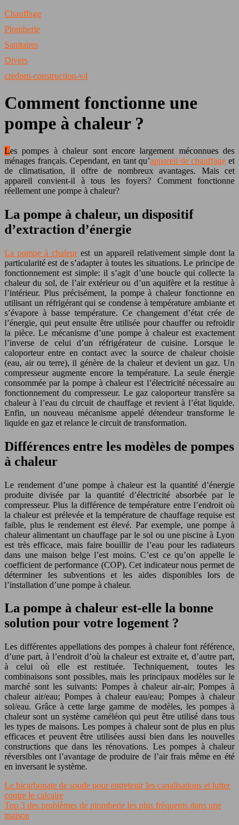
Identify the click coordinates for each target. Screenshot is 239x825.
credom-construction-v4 (46, 76)
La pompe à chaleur (40, 253)
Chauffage (22, 13)
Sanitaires (21, 44)
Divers (16, 60)
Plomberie (22, 29)
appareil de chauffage (188, 160)
